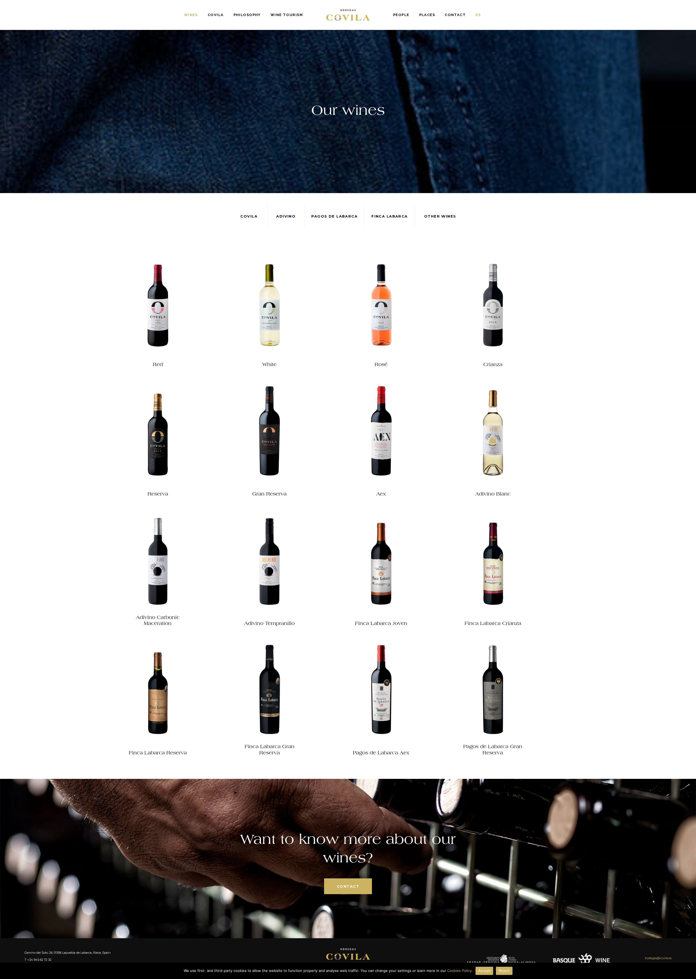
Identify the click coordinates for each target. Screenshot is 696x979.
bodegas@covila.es (658, 958)
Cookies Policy (459, 970)
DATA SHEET (157, 340)
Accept (484, 970)
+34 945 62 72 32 (39, 960)
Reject (504, 970)
